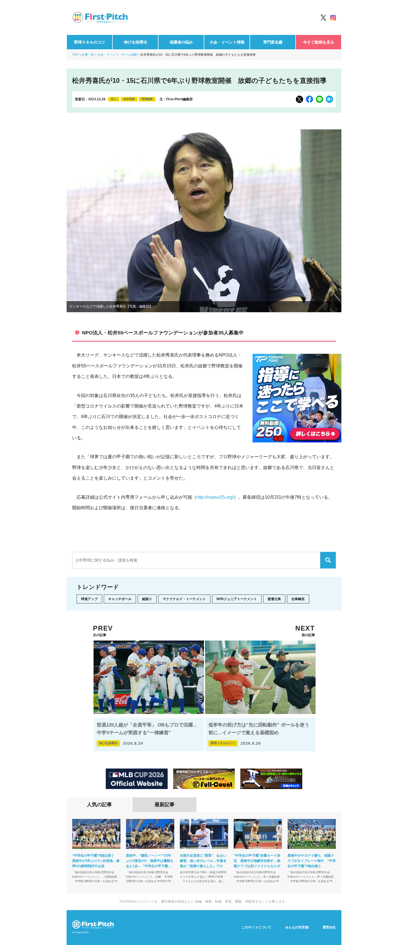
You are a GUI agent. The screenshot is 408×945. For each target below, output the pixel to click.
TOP (75, 54)
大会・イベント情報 (227, 42)
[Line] (319, 99)
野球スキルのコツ (89, 42)
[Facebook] (309, 99)
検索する (328, 560)
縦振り (147, 599)
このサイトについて (256, 927)
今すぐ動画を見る (318, 42)
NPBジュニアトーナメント (236, 599)
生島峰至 (298, 599)
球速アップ (89, 599)
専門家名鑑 (273, 42)
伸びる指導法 (135, 42)
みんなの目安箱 (297, 927)
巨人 (114, 99)
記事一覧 (88, 54)
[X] (299, 99)
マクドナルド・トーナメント (184, 599)
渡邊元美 (274, 599)
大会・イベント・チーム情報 (117, 54)
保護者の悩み (181, 42)
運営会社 (329, 927)
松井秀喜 (129, 99)
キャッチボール (120, 599)
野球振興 (147, 99)
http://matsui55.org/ (215, 497)
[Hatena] (329, 99)
